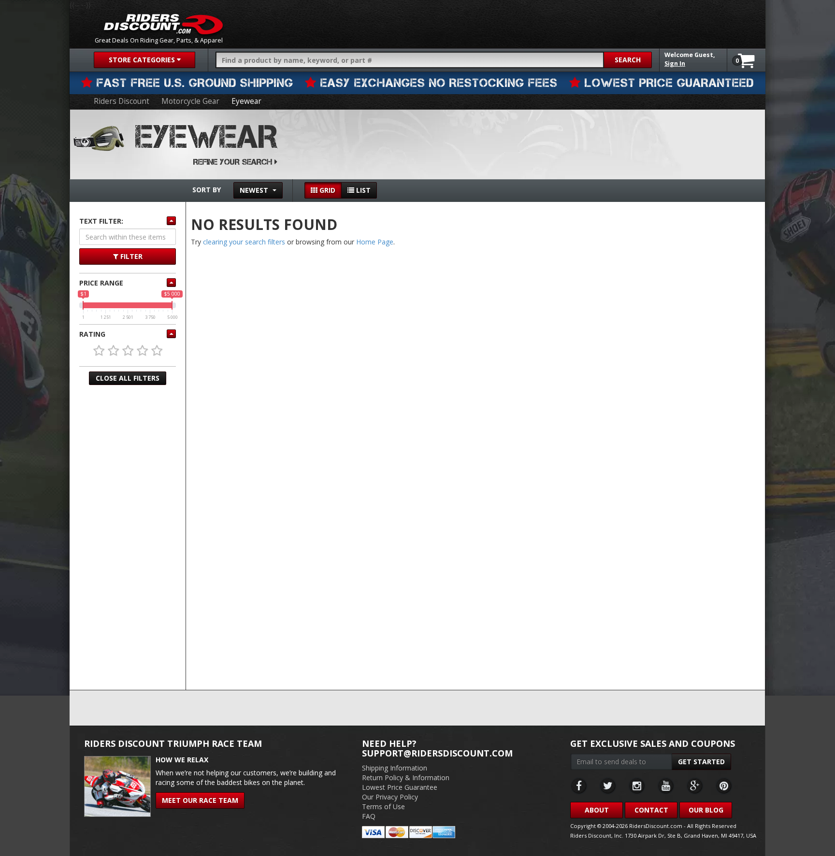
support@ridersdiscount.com (437, 753)
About (597, 809)
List (362, 190)
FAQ (368, 816)
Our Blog (706, 809)
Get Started (701, 761)
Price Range (101, 282)
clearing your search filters (244, 241)
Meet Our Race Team (200, 800)
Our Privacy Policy (390, 796)
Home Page (374, 241)
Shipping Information (394, 767)
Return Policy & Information (405, 777)
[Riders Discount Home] (163, 24)
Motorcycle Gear (190, 101)
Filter (130, 256)
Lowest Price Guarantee (399, 787)
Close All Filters (127, 378)
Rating (92, 334)
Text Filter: (101, 221)
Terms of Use (383, 806)
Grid (326, 190)
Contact (651, 809)
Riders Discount (121, 101)
